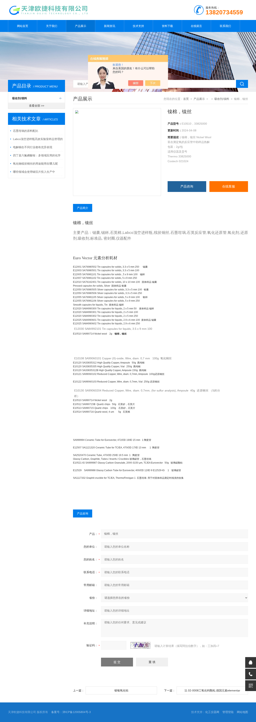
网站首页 (22, 26)
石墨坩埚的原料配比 (25, 130)
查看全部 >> (36, 105)
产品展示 (80, 26)
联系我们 (225, 26)
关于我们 (51, 26)
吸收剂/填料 (19, 98)
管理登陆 (228, 712)
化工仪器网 (212, 712)
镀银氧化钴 (121, 690)
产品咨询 (186, 186)
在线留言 (196, 26)
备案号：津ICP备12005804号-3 (71, 712)
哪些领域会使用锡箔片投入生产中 (34, 171)
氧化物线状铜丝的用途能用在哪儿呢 (35, 163)
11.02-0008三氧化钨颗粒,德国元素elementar (212, 690)
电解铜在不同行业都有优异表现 (32, 147)
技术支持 (138, 26)
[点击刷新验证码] (140, 645)
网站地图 (242, 712)
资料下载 (167, 26)
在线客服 (228, 186)
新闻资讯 (109, 26)
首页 (186, 98)
